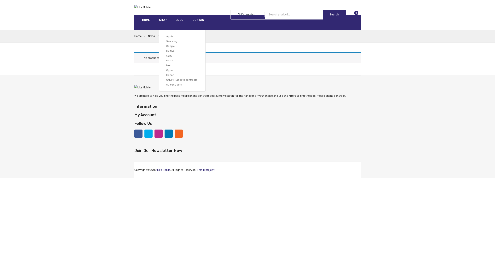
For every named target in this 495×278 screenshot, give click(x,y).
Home (138, 36)
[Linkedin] (169, 134)
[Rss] (179, 134)
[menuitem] (146, 20)
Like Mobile (163, 170)
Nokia (151, 36)
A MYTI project (206, 170)
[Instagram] (158, 134)
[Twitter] (148, 134)
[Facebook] (138, 134)
